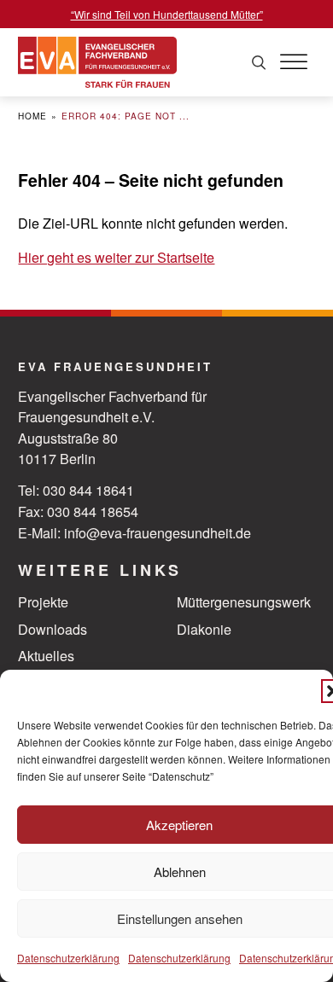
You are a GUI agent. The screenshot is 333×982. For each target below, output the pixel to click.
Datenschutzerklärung (68, 957)
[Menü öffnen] (293, 62)
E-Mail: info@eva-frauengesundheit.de (134, 532)
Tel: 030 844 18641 (76, 489)
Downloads (52, 629)
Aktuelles (46, 655)
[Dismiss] (324, 8)
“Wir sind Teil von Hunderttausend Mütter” (167, 14)
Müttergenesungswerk (244, 601)
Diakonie (204, 629)
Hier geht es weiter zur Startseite (116, 257)
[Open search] (259, 62)
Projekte (43, 601)
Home (32, 115)
